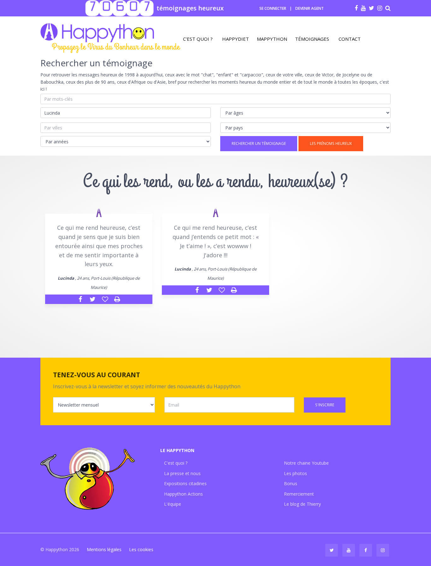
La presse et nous (182, 473)
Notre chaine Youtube (306, 463)
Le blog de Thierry (302, 504)
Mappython (272, 39)
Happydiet (235, 39)
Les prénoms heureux (331, 143)
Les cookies (141, 549)
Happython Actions (183, 494)
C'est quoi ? (198, 39)
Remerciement (299, 494)
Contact (350, 39)
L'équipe (172, 504)
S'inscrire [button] (324, 405)
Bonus (290, 483)
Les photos (295, 473)
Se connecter (272, 8)
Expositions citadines (185, 483)
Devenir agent (309, 8)
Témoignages (312, 39)
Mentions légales (104, 549)
